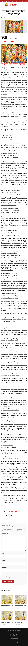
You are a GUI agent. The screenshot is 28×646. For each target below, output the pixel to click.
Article (9, 512)
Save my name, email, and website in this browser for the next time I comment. (13, 576)
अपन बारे (14, 631)
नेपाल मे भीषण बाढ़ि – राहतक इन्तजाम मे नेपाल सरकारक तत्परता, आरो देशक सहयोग (14, 1)
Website (4, 567)
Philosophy (14, 512)
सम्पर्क (18, 631)
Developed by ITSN (14, 643)
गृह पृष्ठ (9, 631)
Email (4, 560)
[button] (2, 5)
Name (4, 553)
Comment (5, 533)
